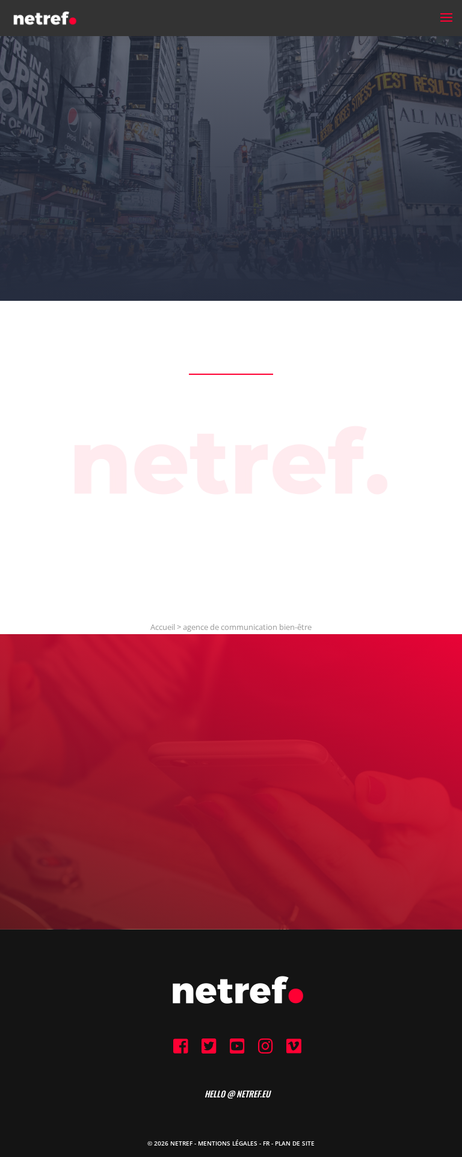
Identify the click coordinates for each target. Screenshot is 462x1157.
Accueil (162, 627)
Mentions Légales (227, 1143)
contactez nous (231, 834)
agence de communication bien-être (247, 627)
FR (266, 1143)
